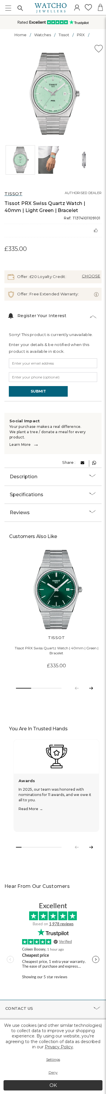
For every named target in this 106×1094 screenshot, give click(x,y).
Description (23, 476)
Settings (53, 1059)
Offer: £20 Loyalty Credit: (41, 276)
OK (53, 1085)
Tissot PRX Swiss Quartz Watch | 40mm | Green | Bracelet (56, 650)
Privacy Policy (59, 1047)
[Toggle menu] (8, 8)
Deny (53, 1072)
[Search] (20, 7)
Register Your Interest (42, 315)
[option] (53, 94)
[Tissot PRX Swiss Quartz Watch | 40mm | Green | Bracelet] (56, 590)
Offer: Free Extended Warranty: (47, 293)
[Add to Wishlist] (98, 49)
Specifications (26, 494)
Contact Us (19, 1008)
